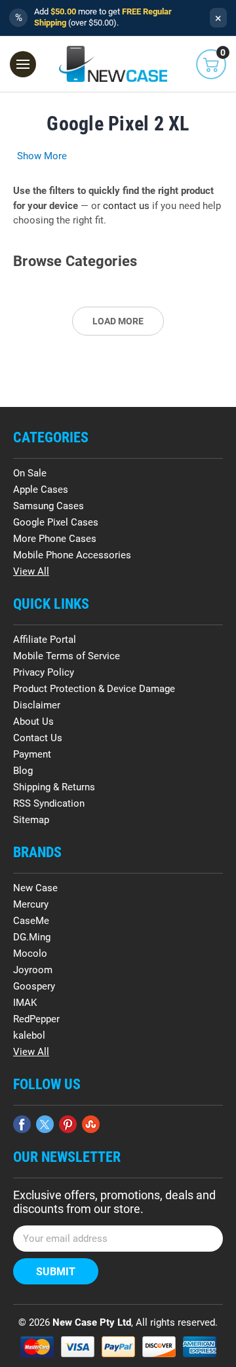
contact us (126, 206)
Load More (118, 321)
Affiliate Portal (44, 639)
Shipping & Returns (54, 787)
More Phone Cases (54, 539)
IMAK (25, 1003)
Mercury (31, 904)
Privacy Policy (43, 672)
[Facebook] (22, 1124)
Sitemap (31, 820)
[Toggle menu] (23, 64)
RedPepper (36, 1019)
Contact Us (37, 738)
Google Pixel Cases (55, 522)
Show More (42, 156)
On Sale (30, 473)
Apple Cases (40, 489)
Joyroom (32, 970)
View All (31, 571)
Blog (23, 771)
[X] (45, 1124)
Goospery (34, 986)
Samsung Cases (48, 506)
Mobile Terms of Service (66, 656)
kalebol (29, 1035)
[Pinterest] (68, 1124)
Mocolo (30, 953)
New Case (35, 888)
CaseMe (31, 921)
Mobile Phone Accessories (72, 555)
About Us (33, 721)
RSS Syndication (49, 803)
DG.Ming (31, 937)
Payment (32, 754)
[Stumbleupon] (91, 1124)
